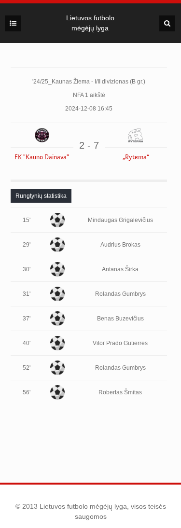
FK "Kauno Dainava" (41, 157)
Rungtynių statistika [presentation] (41, 196)
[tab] (41, 196)
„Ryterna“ (136, 157)
